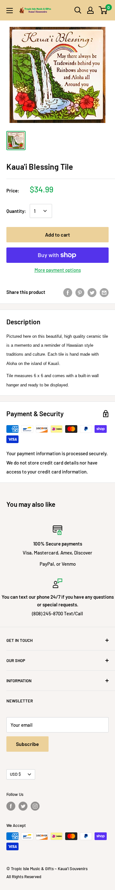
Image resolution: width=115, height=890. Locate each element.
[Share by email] (104, 292)
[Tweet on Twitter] (92, 292)
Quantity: (16, 211)
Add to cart (57, 234)
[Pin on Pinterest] (79, 292)
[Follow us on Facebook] (10, 806)
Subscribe (27, 744)
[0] (103, 10)
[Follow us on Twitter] (23, 806)
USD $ (15, 774)
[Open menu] (9, 10)
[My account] (90, 10)
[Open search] (77, 10)
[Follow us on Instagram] (35, 806)
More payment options (57, 270)
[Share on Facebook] (67, 292)
